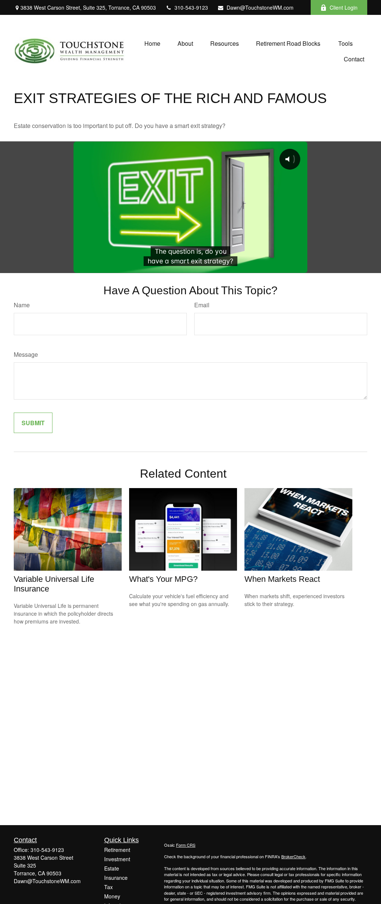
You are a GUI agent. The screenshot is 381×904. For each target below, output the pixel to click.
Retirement (117, 849)
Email (201, 305)
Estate (111, 868)
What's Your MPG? (163, 579)
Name (22, 305)
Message (26, 354)
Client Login (344, 7)
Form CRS (185, 845)
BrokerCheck (293, 856)
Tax (108, 887)
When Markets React (282, 579)
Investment (117, 859)
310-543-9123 (191, 7)
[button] (152, 43)
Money (112, 896)
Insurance (116, 877)
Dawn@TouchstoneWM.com (260, 7)
